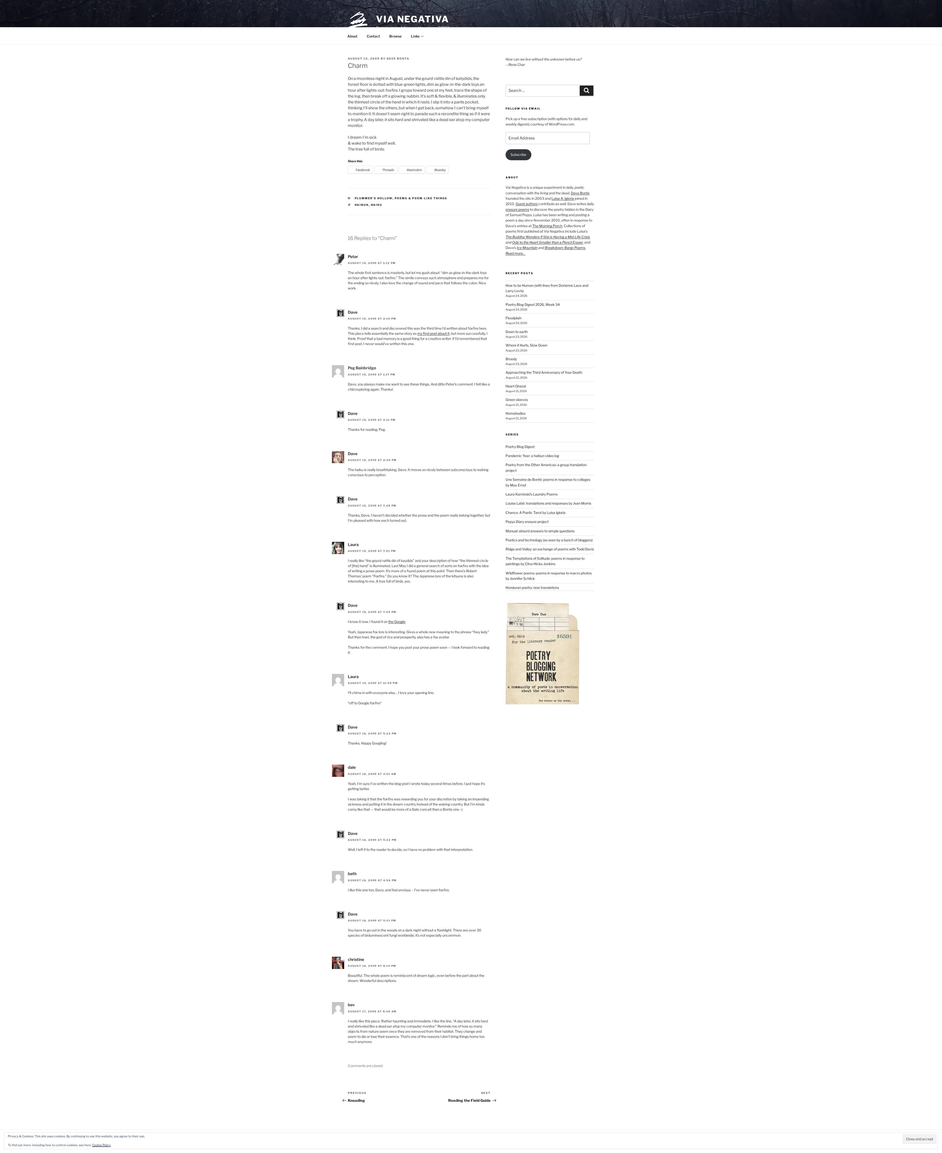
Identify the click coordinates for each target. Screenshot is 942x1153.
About (352, 36)
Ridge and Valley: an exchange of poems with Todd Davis (550, 549)
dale (352, 767)
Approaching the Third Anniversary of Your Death (544, 372)
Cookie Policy (101, 1145)
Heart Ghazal (516, 386)
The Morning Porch (547, 226)
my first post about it (433, 333)
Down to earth (517, 332)
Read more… (515, 253)
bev (351, 1005)
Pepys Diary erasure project (527, 522)
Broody (511, 359)
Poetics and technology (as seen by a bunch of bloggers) (549, 540)
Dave (352, 312)
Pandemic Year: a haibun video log (532, 456)
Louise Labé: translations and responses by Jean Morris (548, 503)
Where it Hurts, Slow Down (526, 345)
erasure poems (517, 209)
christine (356, 959)
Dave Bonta (398, 58)
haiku (376, 205)
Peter (353, 256)
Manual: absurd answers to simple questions (540, 531)
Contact (373, 36)
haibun (362, 205)
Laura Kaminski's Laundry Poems (532, 494)
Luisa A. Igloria (562, 198)
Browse (395, 36)
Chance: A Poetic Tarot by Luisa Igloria (535, 512)
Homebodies (515, 413)
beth (352, 873)
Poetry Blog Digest (520, 447)
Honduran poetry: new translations (532, 587)
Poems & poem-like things (421, 198)
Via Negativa (412, 19)
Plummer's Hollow (373, 198)
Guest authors (527, 204)
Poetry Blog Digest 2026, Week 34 (533, 304)
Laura (353, 544)
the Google (396, 622)
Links (415, 36)
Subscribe (518, 154)
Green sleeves (517, 399)
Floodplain (514, 318)
